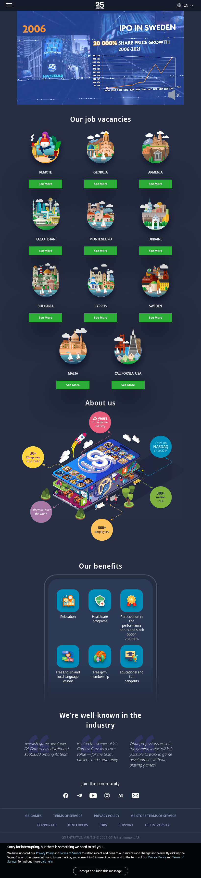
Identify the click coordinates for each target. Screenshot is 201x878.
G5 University (157, 825)
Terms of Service (67, 815)
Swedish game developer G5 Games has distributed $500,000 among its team (46, 749)
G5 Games (33, 815)
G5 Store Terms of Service (153, 815)
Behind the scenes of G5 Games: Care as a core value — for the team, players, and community (97, 751)
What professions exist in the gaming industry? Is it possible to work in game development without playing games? (151, 754)
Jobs (103, 825)
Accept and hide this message (100, 871)
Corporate (46, 825)
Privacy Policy (106, 815)
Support (126, 825)
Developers (78, 825)
